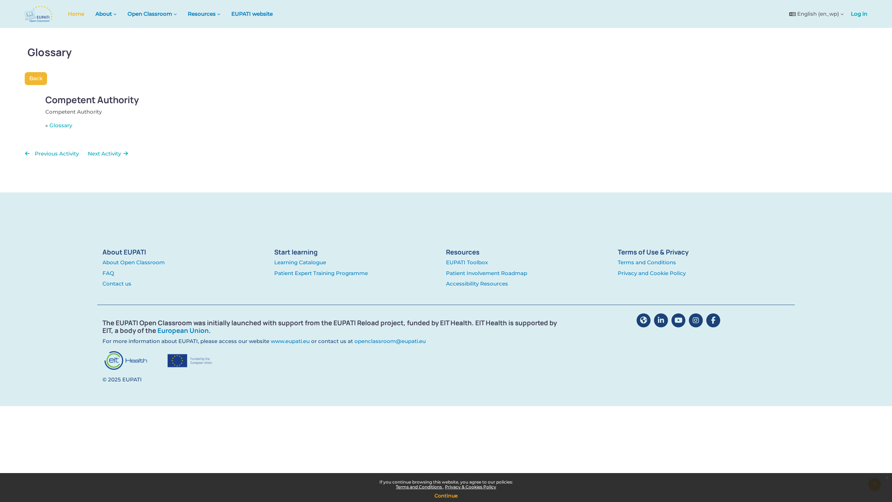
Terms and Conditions (419, 486)
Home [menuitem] (76, 13)
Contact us (116, 283)
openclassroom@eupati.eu (390, 341)
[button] (816, 14)
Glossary (60, 125)
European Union (183, 330)
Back (36, 78)
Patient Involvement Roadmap (486, 273)
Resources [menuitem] (202, 13)
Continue (446, 496)
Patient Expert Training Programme (321, 273)
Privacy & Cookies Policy (470, 486)
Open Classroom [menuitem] (150, 13)
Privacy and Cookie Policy (652, 273)
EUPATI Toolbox (467, 262)
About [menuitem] (103, 13)
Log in (859, 13)
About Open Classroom (133, 262)
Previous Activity (56, 153)
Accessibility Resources (477, 283)
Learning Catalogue (300, 262)
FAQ (108, 273)
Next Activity (105, 153)
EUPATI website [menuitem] (252, 13)
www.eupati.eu (290, 341)
